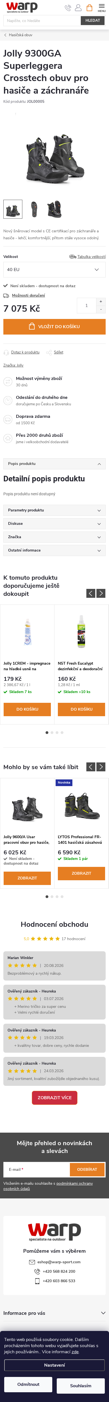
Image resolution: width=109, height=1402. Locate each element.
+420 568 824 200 (59, 1271)
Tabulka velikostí (91, 256)
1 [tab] (47, 732)
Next (100, 593)
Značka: (13, 365)
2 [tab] (52, 732)
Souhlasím (80, 1386)
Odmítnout (28, 1384)
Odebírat (87, 1169)
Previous (90, 593)
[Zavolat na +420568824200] (68, 7)
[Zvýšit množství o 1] (100, 302)
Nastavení (54, 1365)
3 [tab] (57, 732)
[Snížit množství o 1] (100, 309)
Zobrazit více (55, 1098)
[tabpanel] (27, 664)
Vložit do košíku (59, 327)
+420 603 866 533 (59, 1281)
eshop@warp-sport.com (58, 1262)
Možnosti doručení (28, 295)
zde (75, 1352)
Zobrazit (27, 878)
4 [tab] (62, 732)
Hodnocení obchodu (54, 924)
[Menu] (101, 7)
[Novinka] (81, 805)
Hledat (93, 20)
